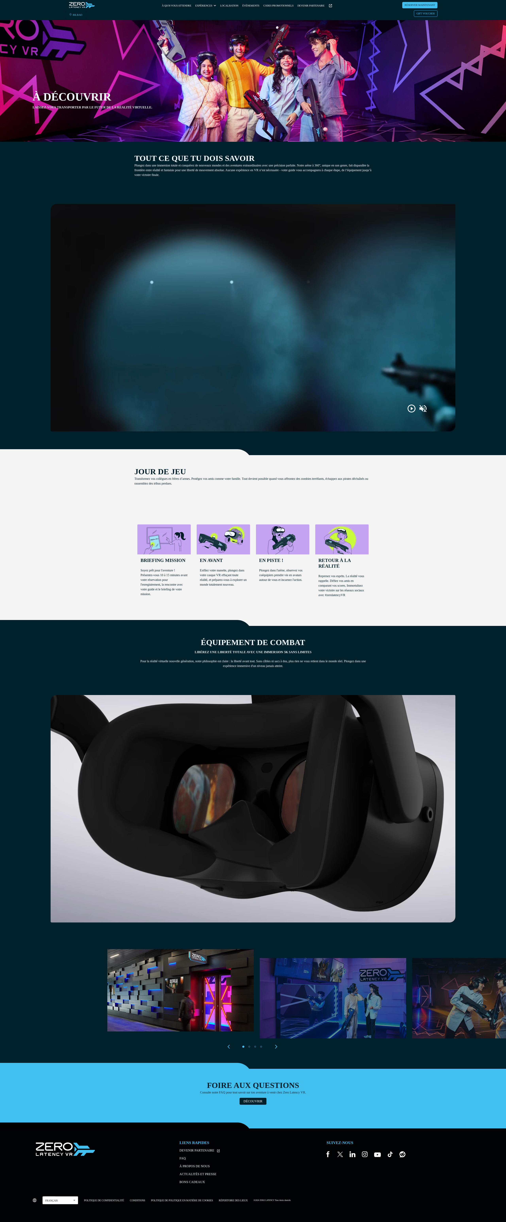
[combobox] (60, 1200)
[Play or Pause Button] (411, 408)
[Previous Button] (230, 1046)
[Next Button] (276, 1046)
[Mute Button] (423, 408)
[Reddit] (402, 1155)
